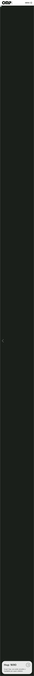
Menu (27, 3)
